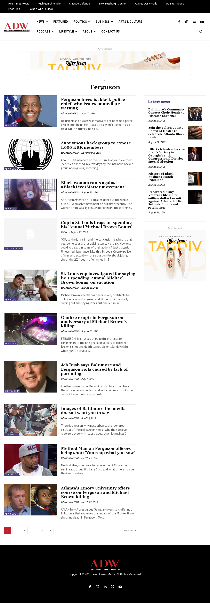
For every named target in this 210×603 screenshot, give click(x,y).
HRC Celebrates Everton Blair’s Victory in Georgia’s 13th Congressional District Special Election (167, 155)
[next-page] (50, 530)
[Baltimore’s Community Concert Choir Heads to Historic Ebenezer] (195, 114)
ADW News (10, 125)
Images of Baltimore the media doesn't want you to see (93, 410)
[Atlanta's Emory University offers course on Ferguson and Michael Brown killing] (30, 499)
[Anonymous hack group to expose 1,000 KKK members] (30, 154)
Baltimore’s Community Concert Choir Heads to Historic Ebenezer (166, 113)
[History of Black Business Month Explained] (195, 179)
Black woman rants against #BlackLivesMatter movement (92, 185)
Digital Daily (12, 391)
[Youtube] (202, 22)
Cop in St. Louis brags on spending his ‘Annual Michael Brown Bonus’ (96, 225)
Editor (64, 232)
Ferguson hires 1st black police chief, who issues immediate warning (93, 104)
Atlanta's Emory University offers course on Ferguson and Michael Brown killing (95, 492)
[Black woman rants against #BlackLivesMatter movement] (30, 194)
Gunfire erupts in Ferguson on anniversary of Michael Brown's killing (94, 322)
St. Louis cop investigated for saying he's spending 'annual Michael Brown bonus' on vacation (98, 278)
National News (13, 248)
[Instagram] (186, 22)
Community (11, 434)
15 (41, 530)
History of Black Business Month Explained (160, 177)
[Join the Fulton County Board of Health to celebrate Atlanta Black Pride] (195, 133)
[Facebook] (179, 22)
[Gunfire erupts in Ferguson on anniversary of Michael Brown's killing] (30, 329)
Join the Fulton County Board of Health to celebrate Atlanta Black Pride (166, 132)
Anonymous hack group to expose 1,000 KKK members (96, 145)
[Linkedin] (194, 22)
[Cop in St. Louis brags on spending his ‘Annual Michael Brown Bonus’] (30, 234)
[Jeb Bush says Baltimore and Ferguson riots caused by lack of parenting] (30, 376)
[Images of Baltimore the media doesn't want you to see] (30, 420)
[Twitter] (112, 587)
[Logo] (105, 565)
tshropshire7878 (69, 113)
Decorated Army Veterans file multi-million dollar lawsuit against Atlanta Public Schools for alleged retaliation (165, 200)
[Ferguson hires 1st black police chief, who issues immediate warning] (30, 111)
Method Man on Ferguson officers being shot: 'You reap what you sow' (98, 450)
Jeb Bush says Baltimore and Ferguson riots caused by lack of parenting (94, 369)
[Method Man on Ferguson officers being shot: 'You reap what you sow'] (30, 460)
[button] (201, 31)
